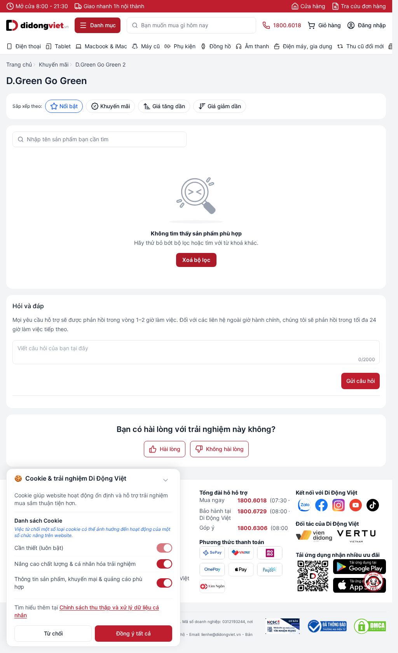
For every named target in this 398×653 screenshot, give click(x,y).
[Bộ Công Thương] (326, 626)
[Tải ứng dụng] (359, 566)
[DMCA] (370, 626)
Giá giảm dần (224, 106)
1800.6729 (252, 511)
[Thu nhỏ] (165, 480)
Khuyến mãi (53, 64)
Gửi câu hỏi (360, 380)
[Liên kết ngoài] (304, 505)
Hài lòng (170, 449)
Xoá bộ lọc (196, 259)
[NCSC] (282, 626)
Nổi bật (68, 106)
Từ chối (53, 633)
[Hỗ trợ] (373, 581)
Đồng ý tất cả (133, 633)
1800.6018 (252, 500)
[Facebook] (321, 505)
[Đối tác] (314, 536)
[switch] (164, 548)
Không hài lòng (225, 449)
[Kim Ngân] (212, 586)
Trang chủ (19, 64)
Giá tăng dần (168, 106)
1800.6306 (252, 528)
